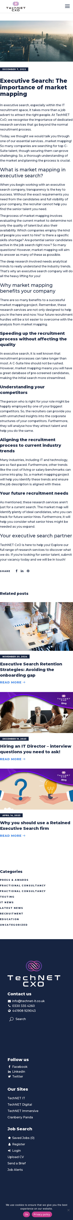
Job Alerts (15, 1170)
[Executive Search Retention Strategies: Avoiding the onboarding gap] (36, 626)
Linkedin (18, 1071)
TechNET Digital (19, 1104)
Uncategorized (14, 924)
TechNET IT (16, 1098)
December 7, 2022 (14, 69)
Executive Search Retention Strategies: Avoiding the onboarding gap (31, 669)
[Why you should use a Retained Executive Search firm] (36, 789)
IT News (7, 902)
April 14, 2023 (11, 815)
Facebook (20, 1067)
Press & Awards (14, 879)
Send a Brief (16, 1163)
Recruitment (11, 913)
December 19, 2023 (14, 739)
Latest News (11, 908)
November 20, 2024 (14, 656)
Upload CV (15, 1157)
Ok (26, 1214)
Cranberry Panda (20, 1117)
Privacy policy (42, 1214)
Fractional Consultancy (23, 885)
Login (16, 1150)
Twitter (17, 1076)
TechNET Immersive (22, 1111)
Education (9, 919)
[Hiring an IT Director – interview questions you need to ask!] (36, 712)
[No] (68, 1210)
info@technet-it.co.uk (28, 1001)
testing (7, 896)
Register (18, 1144)
